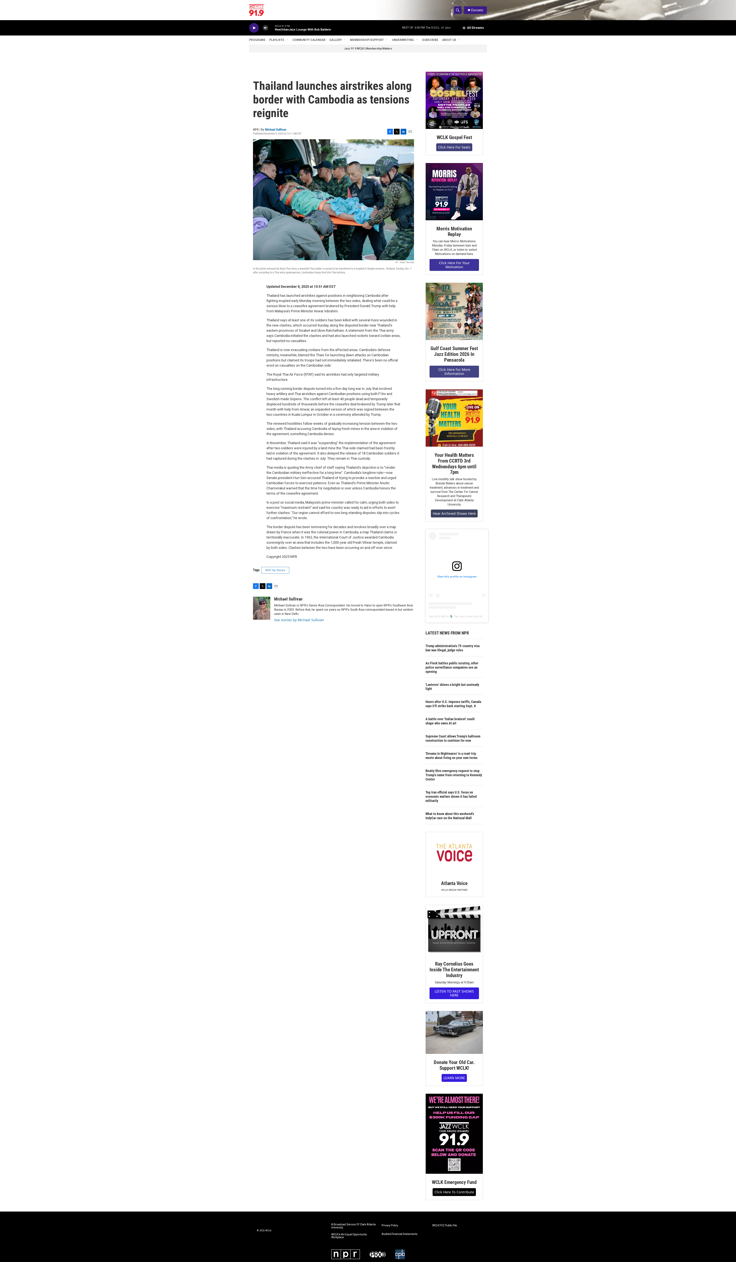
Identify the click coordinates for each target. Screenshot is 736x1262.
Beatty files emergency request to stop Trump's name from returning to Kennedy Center (454, 775)
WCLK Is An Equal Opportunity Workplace (349, 1236)
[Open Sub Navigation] (287, 39)
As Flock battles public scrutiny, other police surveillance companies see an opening (452, 667)
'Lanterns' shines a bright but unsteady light (452, 687)
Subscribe (430, 39)
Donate (477, 10)
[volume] (265, 28)
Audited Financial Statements (399, 1234)
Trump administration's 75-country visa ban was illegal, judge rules (453, 648)
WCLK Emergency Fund (454, 1182)
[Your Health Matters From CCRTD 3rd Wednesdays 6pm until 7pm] (454, 418)
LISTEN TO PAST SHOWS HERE (454, 993)
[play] (254, 28)
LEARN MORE (454, 1078)
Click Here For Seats (454, 147)
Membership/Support (367, 39)
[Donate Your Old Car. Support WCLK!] (454, 1032)
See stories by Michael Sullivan (299, 620)
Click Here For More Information (454, 371)
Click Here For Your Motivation (454, 265)
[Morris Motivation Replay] (454, 191)
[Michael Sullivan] (261, 608)
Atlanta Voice (454, 883)
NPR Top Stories (275, 570)
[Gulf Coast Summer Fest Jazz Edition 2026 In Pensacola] (454, 311)
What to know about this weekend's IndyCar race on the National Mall (450, 816)
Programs (257, 39)
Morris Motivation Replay (454, 231)
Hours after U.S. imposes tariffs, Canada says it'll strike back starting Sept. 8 (453, 704)
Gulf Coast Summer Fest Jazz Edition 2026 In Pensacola (454, 354)
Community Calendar (309, 39)
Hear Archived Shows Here (454, 513)
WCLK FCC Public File (444, 1225)
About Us (449, 39)
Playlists (276, 39)
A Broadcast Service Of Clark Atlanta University (353, 1226)
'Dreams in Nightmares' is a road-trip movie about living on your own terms (451, 755)
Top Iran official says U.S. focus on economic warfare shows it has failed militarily (451, 796)
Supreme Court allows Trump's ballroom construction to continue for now (453, 738)
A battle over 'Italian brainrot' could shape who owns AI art (450, 721)
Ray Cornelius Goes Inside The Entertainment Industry (454, 969)
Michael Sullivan (275, 129)
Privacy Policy (390, 1225)
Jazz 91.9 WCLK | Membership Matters (368, 48)
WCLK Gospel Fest (454, 137)
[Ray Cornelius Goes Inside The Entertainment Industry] (454, 930)
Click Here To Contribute (454, 1192)
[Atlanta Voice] (454, 853)
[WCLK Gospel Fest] (454, 100)
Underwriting (403, 39)
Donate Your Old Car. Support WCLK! (454, 1065)
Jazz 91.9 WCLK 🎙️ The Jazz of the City (453, 616)
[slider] (271, 28)
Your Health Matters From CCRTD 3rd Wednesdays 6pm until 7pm (454, 463)
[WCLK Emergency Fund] (454, 1134)
